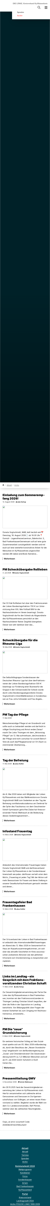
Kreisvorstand (25, 1197)
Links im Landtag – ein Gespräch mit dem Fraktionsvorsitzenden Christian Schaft (24, 980)
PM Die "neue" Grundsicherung (15, 1030)
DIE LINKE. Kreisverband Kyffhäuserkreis (30, 3)
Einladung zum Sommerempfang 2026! (24, 496)
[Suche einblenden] (39, 7)
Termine (25, 1155)
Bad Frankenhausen (25, 1186)
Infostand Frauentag (17, 831)
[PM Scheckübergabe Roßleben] (25, 588)
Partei (25, 1194)
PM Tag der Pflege (15, 714)
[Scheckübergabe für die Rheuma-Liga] (25, 662)
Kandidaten (25, 1173)
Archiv (20, 16)
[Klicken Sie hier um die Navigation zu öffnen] (46, 7)
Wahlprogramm (25, 1169)
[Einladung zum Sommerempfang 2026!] (25, 517)
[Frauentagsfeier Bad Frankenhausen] (25, 924)
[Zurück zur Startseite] (3, 485)
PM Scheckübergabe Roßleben (25, 569)
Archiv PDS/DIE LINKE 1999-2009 (25, 1204)
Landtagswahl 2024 (25, 1201)
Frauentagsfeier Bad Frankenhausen (17, 903)
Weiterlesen (9, 558)
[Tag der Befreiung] (25, 779)
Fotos (25, 1176)
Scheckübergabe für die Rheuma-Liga (20, 641)
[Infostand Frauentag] (25, 849)
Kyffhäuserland (25, 1190)
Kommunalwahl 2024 (25, 1166)
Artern (25, 1183)
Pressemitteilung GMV (19, 1078)
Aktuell (9, 485)
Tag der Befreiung (15, 760)
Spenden (20, 12)
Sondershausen (25, 1179)
